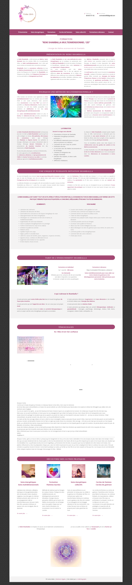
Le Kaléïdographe (81, 579)
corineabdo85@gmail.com (107, 16)
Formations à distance (97, 32)
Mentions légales (61, 579)
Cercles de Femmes (65, 32)
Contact (111, 32)
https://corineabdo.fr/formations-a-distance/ (99, 270)
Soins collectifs (81, 32)
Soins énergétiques (37, 32)
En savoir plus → (47, 515)
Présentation (22, 32)
